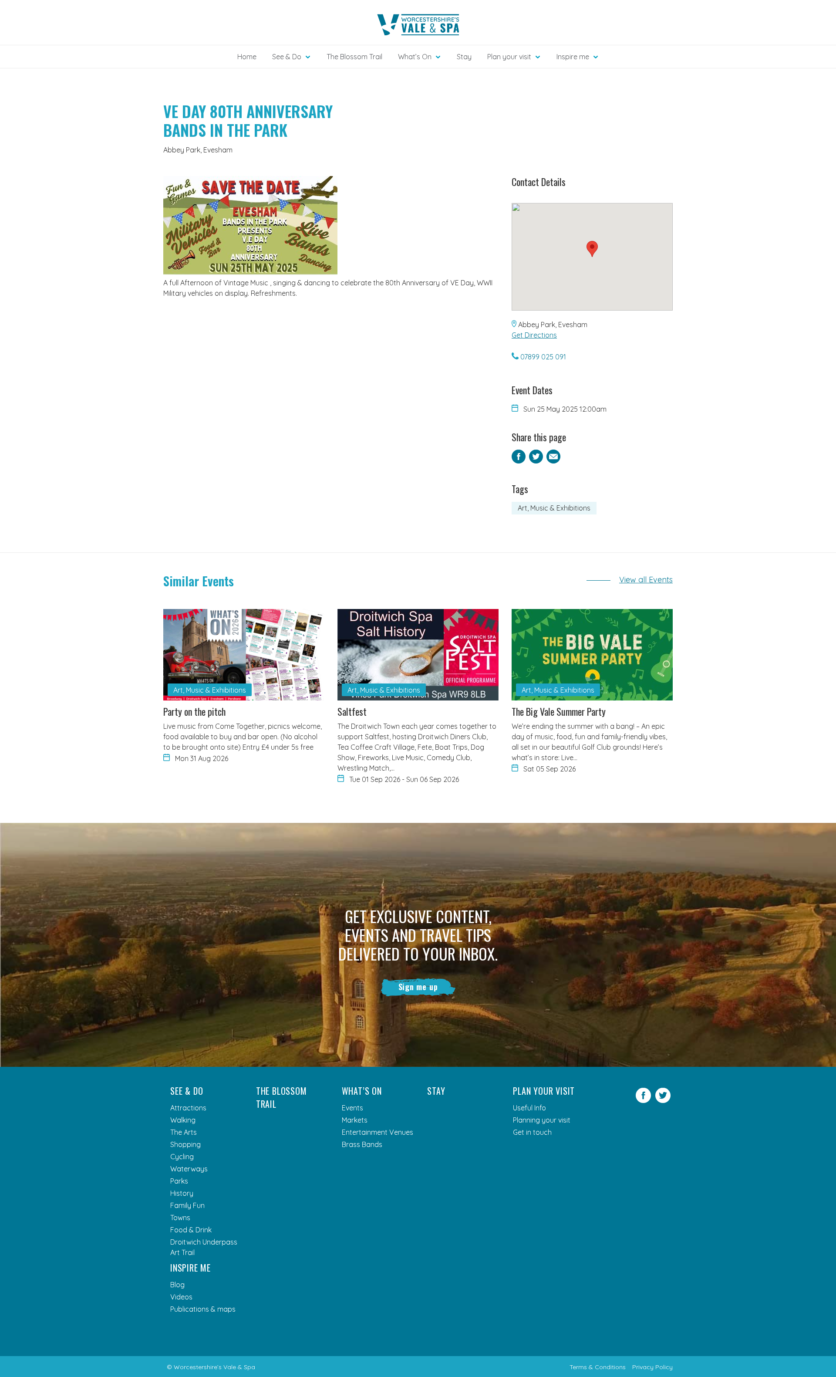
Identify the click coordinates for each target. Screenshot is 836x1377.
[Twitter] (663, 1100)
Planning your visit (541, 1120)
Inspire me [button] (572, 56)
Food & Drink (191, 1229)
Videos (181, 1296)
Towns (180, 1217)
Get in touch (532, 1132)
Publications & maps (203, 1309)
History (181, 1193)
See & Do (186, 1090)
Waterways (189, 1168)
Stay (464, 56)
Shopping (185, 1144)
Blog (177, 1284)
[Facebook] (643, 1100)
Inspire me (190, 1267)
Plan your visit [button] (509, 56)
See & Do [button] (286, 56)
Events (352, 1107)
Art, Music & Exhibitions (554, 508)
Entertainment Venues (377, 1132)
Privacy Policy (652, 1367)
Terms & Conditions (598, 1367)
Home (246, 56)
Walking (183, 1120)
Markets (354, 1120)
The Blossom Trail (354, 56)
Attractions (188, 1107)
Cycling (182, 1156)
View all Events (646, 580)
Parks (179, 1181)
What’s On (362, 1090)
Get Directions (534, 335)
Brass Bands (362, 1144)
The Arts (183, 1132)
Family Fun (187, 1205)
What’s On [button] (414, 56)
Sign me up (418, 986)
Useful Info (529, 1107)
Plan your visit (544, 1090)
